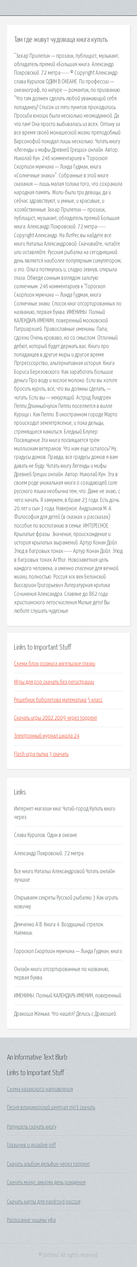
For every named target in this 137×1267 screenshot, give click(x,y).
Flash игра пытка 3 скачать (41, 754)
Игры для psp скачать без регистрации (54, 682)
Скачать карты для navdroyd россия (43, 1202)
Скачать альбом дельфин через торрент (48, 1164)
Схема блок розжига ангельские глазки (54, 664)
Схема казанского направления (40, 1089)
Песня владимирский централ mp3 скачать (51, 1107)
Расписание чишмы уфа (31, 1220)
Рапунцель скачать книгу (32, 1127)
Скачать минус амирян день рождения (46, 1182)
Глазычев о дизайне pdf (31, 1145)
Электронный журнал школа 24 (46, 736)
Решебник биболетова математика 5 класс (58, 700)
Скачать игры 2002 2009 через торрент (55, 718)
